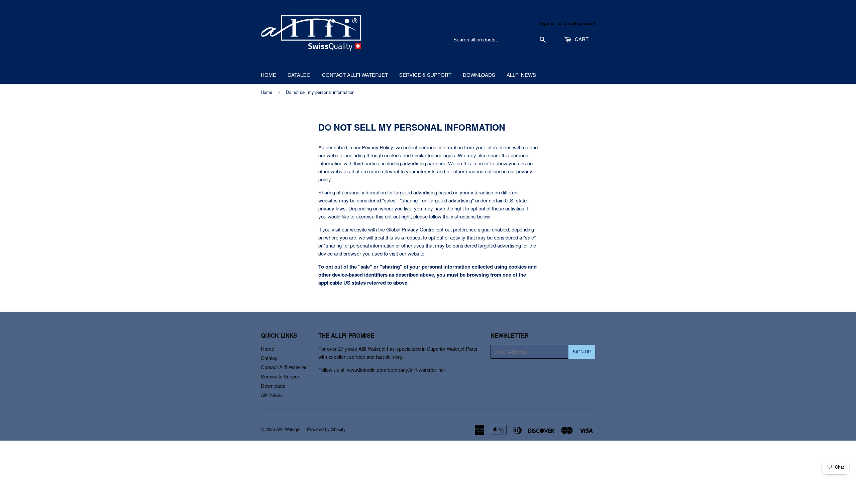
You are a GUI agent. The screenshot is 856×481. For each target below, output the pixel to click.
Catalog (299, 74)
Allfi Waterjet (288, 429)
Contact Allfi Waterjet (355, 74)
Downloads (479, 74)
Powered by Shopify (326, 429)
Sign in (547, 23)
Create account (579, 23)
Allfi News (521, 74)
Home (268, 74)
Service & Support (425, 74)
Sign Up (582, 351)
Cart (580, 38)
